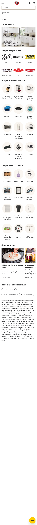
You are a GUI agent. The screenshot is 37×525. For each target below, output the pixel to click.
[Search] (33, 8)
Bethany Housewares (9, 294)
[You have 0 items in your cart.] (34, 2)
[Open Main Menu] (3, 3)
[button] (29, 3)
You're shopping (6, 12)
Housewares (27, 294)
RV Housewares (8, 290)
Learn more (6, 277)
